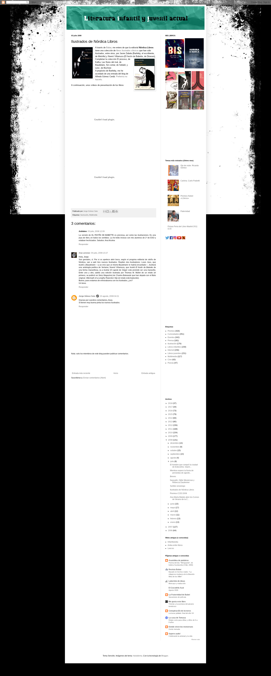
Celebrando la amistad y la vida (180, 636)
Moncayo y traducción (177, 583)
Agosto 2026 (173, 590)
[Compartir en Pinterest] (116, 211)
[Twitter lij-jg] (167, 239)
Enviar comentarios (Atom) (94, 378)
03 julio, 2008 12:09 (96, 231)
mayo (172, 508)
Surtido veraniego (177, 486)
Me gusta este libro (177, 602)
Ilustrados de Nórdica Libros (182, 490)
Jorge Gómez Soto (87, 296)
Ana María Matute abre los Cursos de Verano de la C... (184, 498)
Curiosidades (173, 334)
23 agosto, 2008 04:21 (109, 296)
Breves (173, 476)
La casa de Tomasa (177, 618)
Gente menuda (174, 629)
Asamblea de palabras (179, 560)
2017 (170, 407)
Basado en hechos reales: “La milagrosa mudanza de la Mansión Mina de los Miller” (181, 574)
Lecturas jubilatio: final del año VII (181, 613)
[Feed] (183, 239)
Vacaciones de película (177, 597)
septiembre (175, 454)
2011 (170, 429)
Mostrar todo (195, 639)
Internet (171, 350)
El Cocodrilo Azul (176, 588)
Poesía (171, 363)
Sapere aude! (175, 634)
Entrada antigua (148, 373)
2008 (170, 440)
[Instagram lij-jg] (174, 239)
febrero (173, 518)
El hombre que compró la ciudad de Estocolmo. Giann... (184, 466)
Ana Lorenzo (84, 253)
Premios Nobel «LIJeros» (187, 197)
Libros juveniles (174, 353)
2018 (170, 403)
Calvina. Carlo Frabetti (190, 181)
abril (172, 511)
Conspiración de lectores (180, 611)
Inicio (116, 373)
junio (172, 504)
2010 (170, 433)
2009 (170, 436)
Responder (83, 244)
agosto (173, 458)
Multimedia (93, 215)
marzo (173, 515)
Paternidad (185, 211)
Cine (170, 360)
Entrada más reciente (81, 373)
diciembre (174, 443)
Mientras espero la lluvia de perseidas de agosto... (182, 471)
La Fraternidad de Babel (179, 595)
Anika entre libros (175, 545)
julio (172, 461)
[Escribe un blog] (107, 211)
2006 (170, 530)
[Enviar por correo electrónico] (104, 211)
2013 (170, 422)
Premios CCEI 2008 (178, 493)
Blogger (164, 656)
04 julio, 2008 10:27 (99, 253)
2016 (170, 411)
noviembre (175, 447)
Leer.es (171, 548)
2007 (170, 527)
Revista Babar (175, 569)
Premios (171, 331)
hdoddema (137, 656)
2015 (170, 414)
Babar (108, 47)
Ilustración (84, 215)
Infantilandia (173, 542)
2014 (170, 418)
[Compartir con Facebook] (113, 211)
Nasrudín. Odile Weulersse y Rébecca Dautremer (182, 481)
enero (173, 522)
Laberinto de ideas (177, 581)
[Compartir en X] (110, 211)
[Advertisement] (113, 363)
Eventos (171, 337)
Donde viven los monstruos (181, 627)
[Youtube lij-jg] (179, 239)
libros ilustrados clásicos (127, 50)
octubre (173, 450)
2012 (170, 425)
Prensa (171, 340)
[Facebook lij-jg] (171, 239)
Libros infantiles (174, 347)
